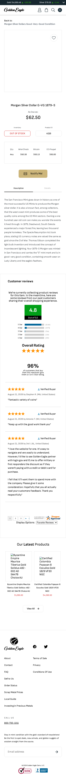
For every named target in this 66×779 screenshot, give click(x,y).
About (7, 658)
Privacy (36, 665)
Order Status (10, 685)
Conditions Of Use (42, 671)
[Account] (40, 10)
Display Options (25, 522)
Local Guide (10, 699)
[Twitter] (47, 646)
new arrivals (32, 738)
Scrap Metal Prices (13, 692)
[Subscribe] (57, 752)
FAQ (6, 671)
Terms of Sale (40, 658)
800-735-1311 (11, 722)
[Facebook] (36, 646)
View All (31, 608)
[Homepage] (14, 10)
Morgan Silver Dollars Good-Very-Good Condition (29, 24)
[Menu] (60, 10)
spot (19, 738)
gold (35, 735)
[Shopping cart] (46, 10)
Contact (8, 665)
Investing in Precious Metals (18, 705)
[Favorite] (54, 38)
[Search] (53, 10)
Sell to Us (9, 678)
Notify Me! (36, 173)
